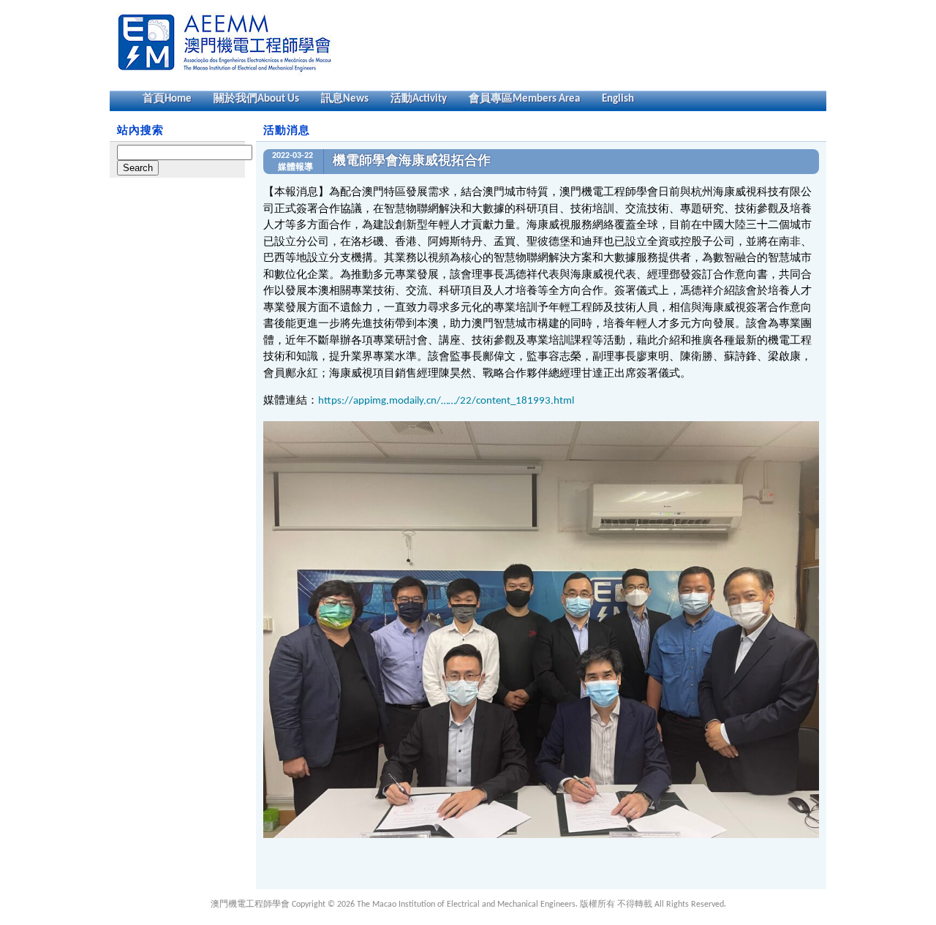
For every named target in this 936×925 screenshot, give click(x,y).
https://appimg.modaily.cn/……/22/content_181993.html (446, 401)
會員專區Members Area (524, 99)
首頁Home (167, 99)
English (618, 99)
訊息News (345, 99)
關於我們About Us (256, 99)
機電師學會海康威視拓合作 (412, 161)
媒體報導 (295, 167)
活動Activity (418, 99)
